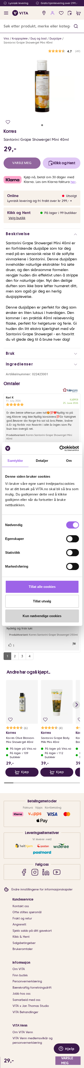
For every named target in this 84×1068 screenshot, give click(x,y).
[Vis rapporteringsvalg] (74, 644)
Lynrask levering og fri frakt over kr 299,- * (39, 201)
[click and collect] (69, 13)
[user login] (52, 13)
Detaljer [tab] (42, 460)
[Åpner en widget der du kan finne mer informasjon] (67, 1049)
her (73, 182)
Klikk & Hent (21, 936)
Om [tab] (69, 460)
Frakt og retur (22, 918)
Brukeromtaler (23, 949)
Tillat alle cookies (42, 587)
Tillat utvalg (42, 601)
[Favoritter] (61, 13)
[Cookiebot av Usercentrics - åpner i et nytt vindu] (60, 448)
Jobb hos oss (21, 993)
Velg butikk (17, 218)
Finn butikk (20, 975)
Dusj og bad (38, 38)
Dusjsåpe (55, 38)
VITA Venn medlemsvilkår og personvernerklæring (32, 1040)
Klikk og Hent (18, 213)
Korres (10, 131)
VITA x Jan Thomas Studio (31, 1006)
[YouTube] (56, 872)
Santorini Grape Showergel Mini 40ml (28, 42)
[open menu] (6, 13)
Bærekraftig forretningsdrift (32, 987)
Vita (6, 38)
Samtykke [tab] (15, 460)
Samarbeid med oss (26, 1000)
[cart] (78, 13)
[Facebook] (24, 872)
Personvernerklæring (27, 981)
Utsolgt (71, 196)
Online (13, 196)
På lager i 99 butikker (60, 213)
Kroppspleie (20, 38)
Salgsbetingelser (24, 943)
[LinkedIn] (46, 872)
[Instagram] (35, 872)
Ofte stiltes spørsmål (27, 912)
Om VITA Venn (23, 1032)
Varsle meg (22, 163)
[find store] (44, 13)
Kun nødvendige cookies (42, 616)
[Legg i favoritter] (8, 122)
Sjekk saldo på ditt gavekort (32, 930)
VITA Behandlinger (25, 1012)
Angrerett (19, 924)
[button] (75, 26)
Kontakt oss (21, 906)
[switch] (72, 538)
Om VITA (19, 969)
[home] (20, 13)
